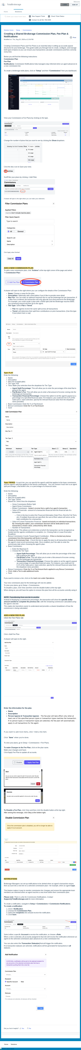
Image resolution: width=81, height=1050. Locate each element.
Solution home (9, 30)
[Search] (5, 17)
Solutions (18, 11)
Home (6, 11)
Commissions (27, 30)
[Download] (36, 542)
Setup (18, 30)
